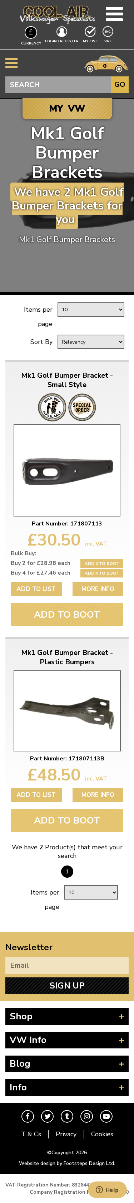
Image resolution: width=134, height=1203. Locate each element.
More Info (97, 589)
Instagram (86, 1116)
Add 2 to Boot (102, 563)
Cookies (102, 1134)
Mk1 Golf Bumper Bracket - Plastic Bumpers (67, 657)
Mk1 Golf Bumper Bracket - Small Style (67, 380)
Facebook (27, 1116)
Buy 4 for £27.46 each (40, 573)
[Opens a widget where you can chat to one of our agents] (107, 1190)
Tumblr (67, 1116)
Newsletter (29, 947)
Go (119, 84)
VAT (108, 41)
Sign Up (67, 985)
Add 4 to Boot (102, 573)
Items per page (38, 316)
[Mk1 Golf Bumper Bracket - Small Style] (67, 470)
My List (90, 41)
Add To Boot (67, 614)
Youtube (106, 1116)
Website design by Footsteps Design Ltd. (67, 1163)
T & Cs (31, 1134)
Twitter (47, 1116)
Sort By (41, 342)
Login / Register (62, 41)
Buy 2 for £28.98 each (40, 563)
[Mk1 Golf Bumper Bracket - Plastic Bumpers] (67, 710)
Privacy (66, 1134)
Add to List (36, 589)
